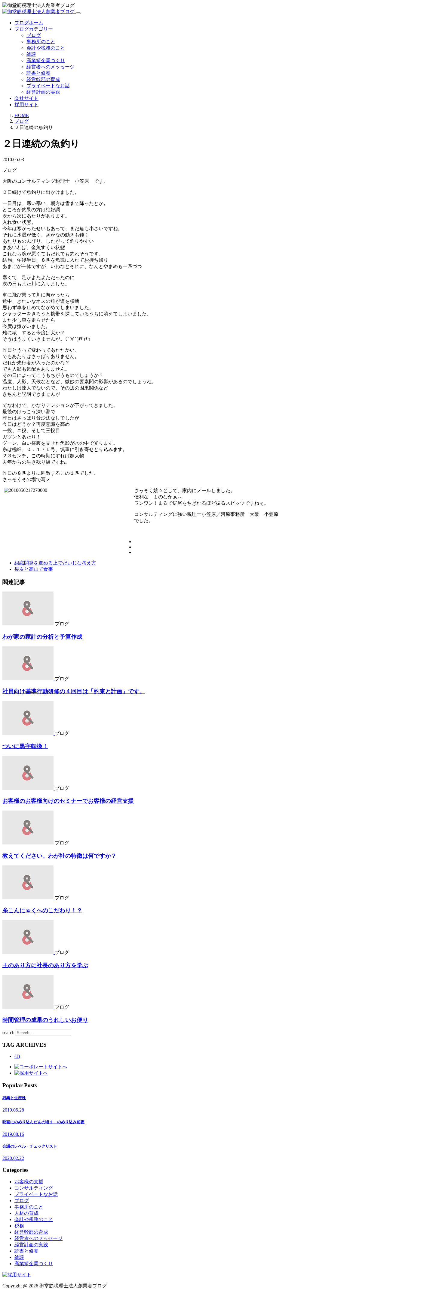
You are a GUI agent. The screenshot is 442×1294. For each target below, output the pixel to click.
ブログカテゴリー (33, 29)
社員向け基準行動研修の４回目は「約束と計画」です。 (73, 691)
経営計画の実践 (43, 92)
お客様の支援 (28, 1181)
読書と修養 (38, 73)
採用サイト (26, 104)
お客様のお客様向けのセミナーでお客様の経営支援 (68, 801)
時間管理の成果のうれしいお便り (45, 1020)
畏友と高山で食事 (33, 569)
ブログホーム (28, 22)
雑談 (31, 54)
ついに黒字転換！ (25, 746)
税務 (19, 1225)
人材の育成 (26, 1213)
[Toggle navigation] (78, 13)
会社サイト (26, 98)
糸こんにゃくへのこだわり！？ (42, 910)
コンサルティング (33, 1187)
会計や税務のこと (45, 47)
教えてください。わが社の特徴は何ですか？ (59, 856)
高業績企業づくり (45, 60)
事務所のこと (40, 41)
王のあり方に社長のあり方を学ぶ (45, 965)
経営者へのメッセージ (50, 66)
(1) (17, 1056)
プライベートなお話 (48, 85)
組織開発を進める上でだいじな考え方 (55, 562)
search (8, 1032)
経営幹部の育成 (43, 79)
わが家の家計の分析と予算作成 (42, 636)
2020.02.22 (13, 1158)
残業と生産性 (14, 1098)
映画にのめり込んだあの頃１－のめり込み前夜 (43, 1122)
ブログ (33, 35)
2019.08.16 (13, 1134)
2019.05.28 (13, 1109)
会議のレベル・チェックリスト (29, 1146)
